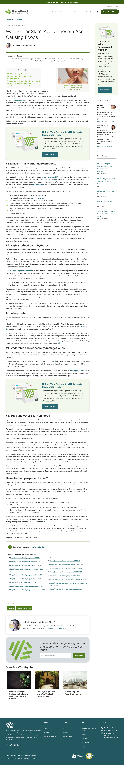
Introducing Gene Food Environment (105, 192)
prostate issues (38, 185)
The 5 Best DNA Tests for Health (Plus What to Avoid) (106, 213)
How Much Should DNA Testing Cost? (105, 202)
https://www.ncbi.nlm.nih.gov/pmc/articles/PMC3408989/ (28, 570)
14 (35, 449)
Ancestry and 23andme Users (89, 729)
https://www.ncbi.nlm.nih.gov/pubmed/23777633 (66, 572)
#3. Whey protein (13, 79)
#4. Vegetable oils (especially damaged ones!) (23, 81)
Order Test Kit (108, 12)
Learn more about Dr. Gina (105, 121)
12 (44, 422)
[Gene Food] (16, 11)
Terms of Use (19, 758)
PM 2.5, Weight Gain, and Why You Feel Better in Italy (106, 181)
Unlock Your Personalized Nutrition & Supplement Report (62, 133)
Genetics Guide (67, 736)
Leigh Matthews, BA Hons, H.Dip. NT (23, 45)
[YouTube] (18, 745)
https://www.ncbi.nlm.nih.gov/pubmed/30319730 (66, 589)
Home (8, 20)
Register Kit (109, 6)
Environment (78, 12)
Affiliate (32, 758)
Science (46, 732)
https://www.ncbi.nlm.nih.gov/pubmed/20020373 (66, 568)
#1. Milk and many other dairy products (21, 74)
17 (56, 525)
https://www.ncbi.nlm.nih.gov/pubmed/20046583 (26, 565)
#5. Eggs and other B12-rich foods (19, 83)
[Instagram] (15, 745)
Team (45, 728)
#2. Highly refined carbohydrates (19, 76)
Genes (62, 12)
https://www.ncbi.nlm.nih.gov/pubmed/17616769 (25, 579)
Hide (27, 70)
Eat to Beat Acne (20, 100)
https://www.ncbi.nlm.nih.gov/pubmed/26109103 (65, 576)
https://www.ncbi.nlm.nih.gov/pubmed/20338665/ (66, 564)
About (53, 12)
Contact (26, 758)
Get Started (50, 154)
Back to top (119, 761)
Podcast (65, 732)
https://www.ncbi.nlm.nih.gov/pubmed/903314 (25, 558)
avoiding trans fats (76, 371)
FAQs (83, 734)
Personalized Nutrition (24, 608)
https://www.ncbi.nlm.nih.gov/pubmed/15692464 (26, 575)
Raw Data (89, 12)
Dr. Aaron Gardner (38, 547)
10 (55, 361)
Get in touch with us (50, 736)
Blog (69, 12)
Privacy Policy (10, 758)
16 (44, 521)
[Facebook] (7, 745)
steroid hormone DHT (50, 177)
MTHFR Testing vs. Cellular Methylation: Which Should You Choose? (104, 167)
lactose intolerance (38, 198)
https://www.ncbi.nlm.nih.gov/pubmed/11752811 (65, 561)
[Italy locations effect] (47, 680)
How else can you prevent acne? (18, 86)
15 (69, 461)
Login (116, 6)
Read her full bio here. (57, 628)
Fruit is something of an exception (19, 271)
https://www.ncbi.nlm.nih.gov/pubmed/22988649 (26, 586)
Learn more (105, 90)
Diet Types (85, 738)
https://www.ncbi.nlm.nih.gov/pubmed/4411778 (25, 561)
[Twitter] (11, 745)
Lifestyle (19, 20)
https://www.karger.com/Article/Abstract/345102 (26, 582)
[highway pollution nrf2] (75, 680)
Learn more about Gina (104, 146)
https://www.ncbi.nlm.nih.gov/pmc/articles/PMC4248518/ (68, 579)
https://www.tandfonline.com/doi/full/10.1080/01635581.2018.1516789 (68, 584)
